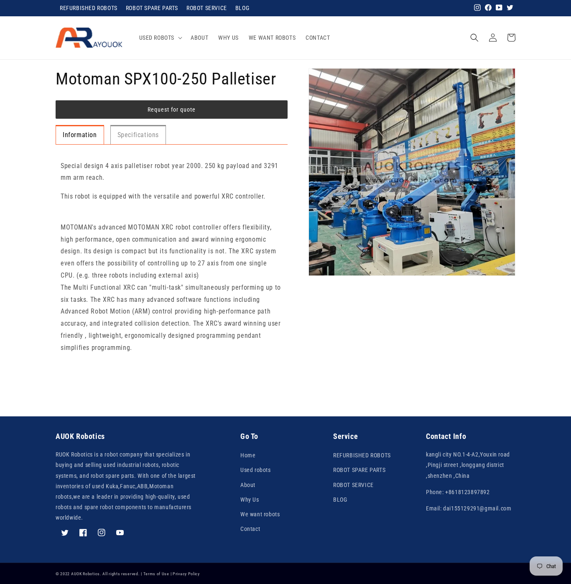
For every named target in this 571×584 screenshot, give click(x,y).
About (247, 485)
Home (247, 455)
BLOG (242, 8)
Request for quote (172, 109)
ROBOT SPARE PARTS (152, 8)
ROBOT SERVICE (206, 8)
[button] (160, 37)
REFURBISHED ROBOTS (88, 8)
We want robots (260, 514)
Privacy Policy (186, 573)
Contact (250, 528)
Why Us (249, 499)
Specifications (138, 135)
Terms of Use (156, 573)
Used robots (255, 470)
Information (80, 135)
